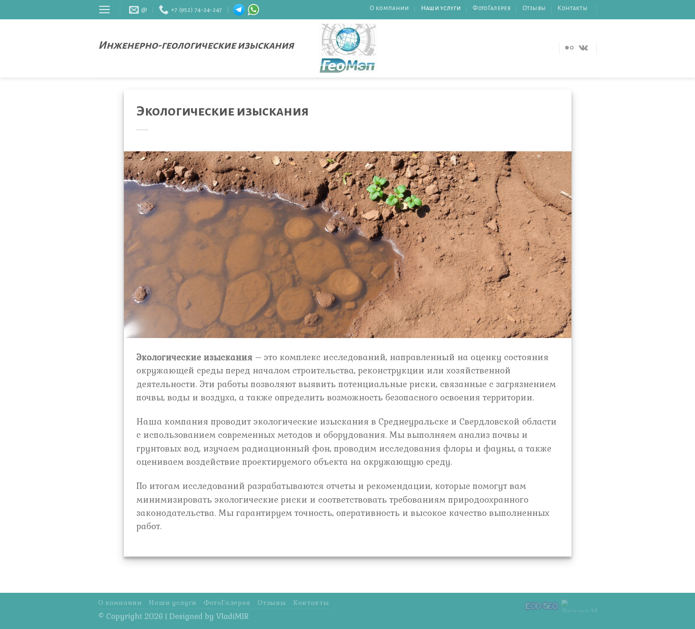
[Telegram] (238, 9)
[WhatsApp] (253, 9)
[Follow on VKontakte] (583, 48)
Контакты (572, 8)
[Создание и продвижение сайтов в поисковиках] (541, 605)
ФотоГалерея (492, 8)
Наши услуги (441, 8)
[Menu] (104, 9)
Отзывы (534, 8)
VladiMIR (232, 616)
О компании (389, 8)
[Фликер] (569, 48)
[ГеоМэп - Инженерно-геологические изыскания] (348, 48)
